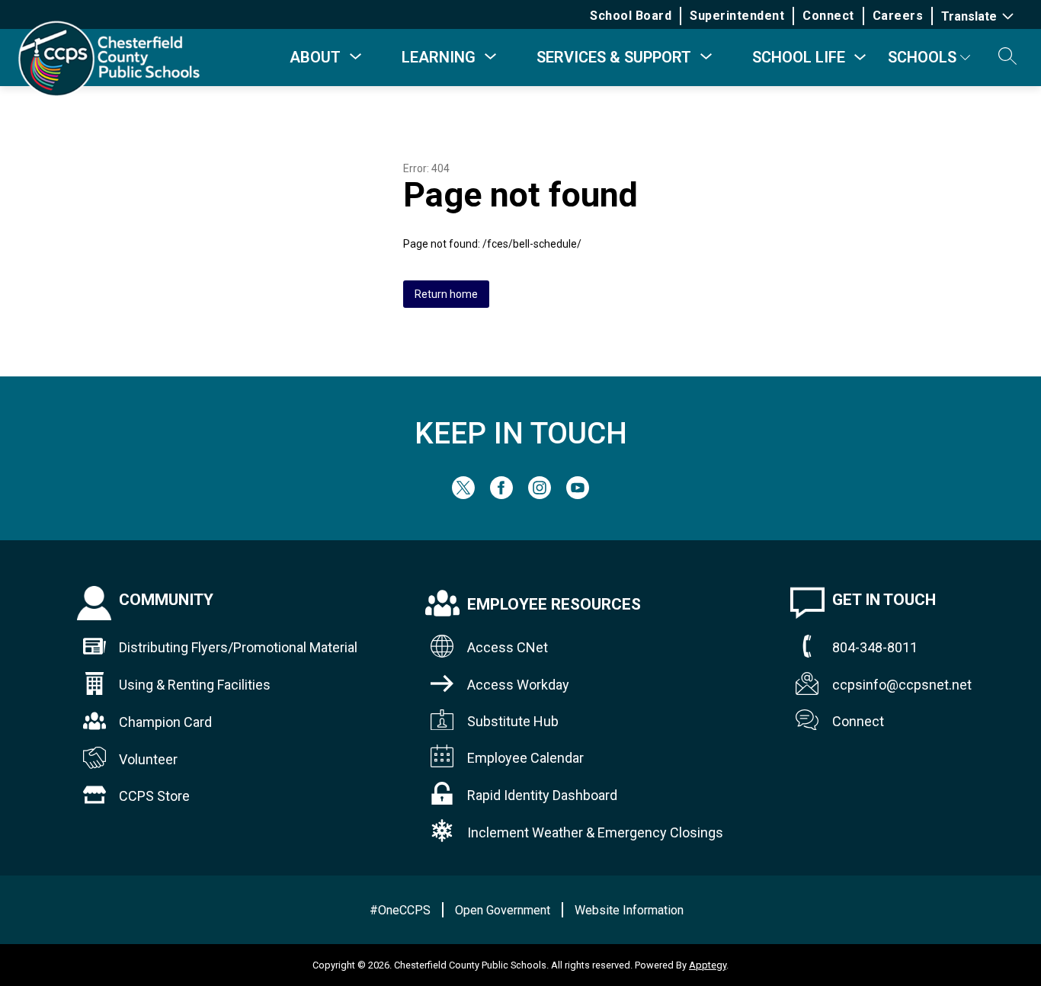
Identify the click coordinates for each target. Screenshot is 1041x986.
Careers (898, 15)
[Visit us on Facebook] (501, 495)
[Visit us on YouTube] (577, 495)
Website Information (629, 910)
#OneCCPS (400, 910)
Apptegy (707, 965)
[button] (1007, 57)
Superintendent (737, 15)
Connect (828, 15)
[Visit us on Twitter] (463, 495)
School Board (630, 15)
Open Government (502, 910)
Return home (446, 294)
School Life (798, 57)
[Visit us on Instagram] (539, 495)
